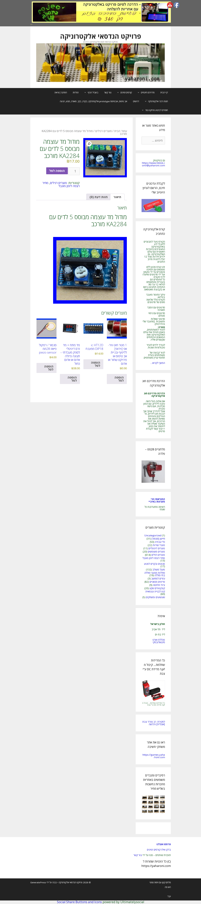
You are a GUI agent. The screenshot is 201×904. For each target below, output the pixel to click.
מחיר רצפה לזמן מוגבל (61, 184)
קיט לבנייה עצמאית (155, 591)
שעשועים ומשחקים (155, 597)
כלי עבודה (160, 542)
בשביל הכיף (93, 92)
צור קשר (107, 92)
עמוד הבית (120, 131)
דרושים (136, 101)
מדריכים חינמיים (148, 92)
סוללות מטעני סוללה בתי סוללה (154, 574)
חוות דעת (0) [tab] (99, 197)
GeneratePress (38, 882)
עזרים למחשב (158, 578)
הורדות (76, 92)
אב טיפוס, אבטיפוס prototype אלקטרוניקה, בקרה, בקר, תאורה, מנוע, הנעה (93, 101)
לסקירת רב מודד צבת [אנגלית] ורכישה (153, 723)
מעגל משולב (158, 569)
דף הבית (164, 92)
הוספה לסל (57, 171)
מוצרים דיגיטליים (156, 548)
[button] (89, 143)
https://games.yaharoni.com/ (153, 756)
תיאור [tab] (117, 197)
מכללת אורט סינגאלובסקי (158, 641)
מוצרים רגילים (103, 131)
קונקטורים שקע (157, 588)
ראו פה (168, 887)
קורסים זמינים (126, 92)
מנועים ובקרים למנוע (154, 563)
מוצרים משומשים (156, 551)
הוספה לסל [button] (119, 379)
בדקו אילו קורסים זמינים (159, 849)
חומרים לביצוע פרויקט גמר (156, 110)
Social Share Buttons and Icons (79, 902)
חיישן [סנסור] (158, 538)
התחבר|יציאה (60, 92)
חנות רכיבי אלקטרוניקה (158, 101)
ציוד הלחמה (159, 585)
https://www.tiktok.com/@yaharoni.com (153, 164)
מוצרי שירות (159, 545)
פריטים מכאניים (157, 581)
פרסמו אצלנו (164, 844)
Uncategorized (152, 535)
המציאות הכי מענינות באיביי (156, 500)
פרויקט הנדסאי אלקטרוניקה (100, 36)
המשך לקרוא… (157, 363)
